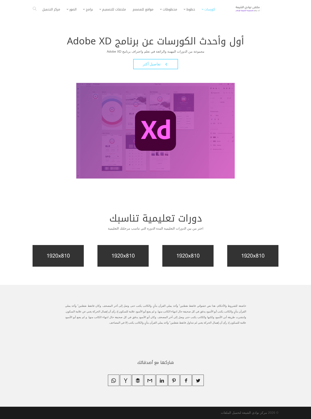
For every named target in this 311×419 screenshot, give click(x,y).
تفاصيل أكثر (155, 64)
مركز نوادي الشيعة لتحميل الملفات (244, 412)
